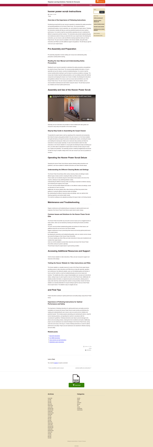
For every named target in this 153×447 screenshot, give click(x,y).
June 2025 (49, 417)
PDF (78, 405)
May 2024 (49, 436)
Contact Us (101, 1)
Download (77, 385)
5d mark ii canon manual (99, 26)
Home (91, 5)
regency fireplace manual (99, 24)
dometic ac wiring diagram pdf (97, 21)
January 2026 (50, 406)
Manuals (78, 404)
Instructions (89, 350)
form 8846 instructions (54, 338)
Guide (78, 401)
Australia (78, 398)
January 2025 (50, 424)
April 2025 (49, 420)
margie (49, 16)
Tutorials (78, 406)
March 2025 (50, 421)
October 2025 (50, 411)
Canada (78, 399)
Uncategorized (79, 408)
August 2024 (50, 431)
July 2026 (49, 399)
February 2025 (50, 423)
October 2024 (50, 428)
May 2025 (49, 418)
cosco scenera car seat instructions (57, 340)
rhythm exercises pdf (98, 18)
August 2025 (50, 414)
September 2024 (50, 430)
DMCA (62, 5)
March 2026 (50, 404)
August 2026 (50, 398)
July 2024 (49, 433)
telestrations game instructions (56, 342)
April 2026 (49, 402)
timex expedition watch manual (56, 368)
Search (95, 9)
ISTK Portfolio (76, 445)
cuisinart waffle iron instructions (82, 368)
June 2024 (49, 434)
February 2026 (50, 405)
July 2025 (49, 415)
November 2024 (50, 427)
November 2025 (50, 409)
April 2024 (49, 437)
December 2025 (50, 408)
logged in (56, 363)
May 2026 (49, 401)
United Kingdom (80, 409)
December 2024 (50, 426)
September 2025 (50, 412)
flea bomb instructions (54, 336)
